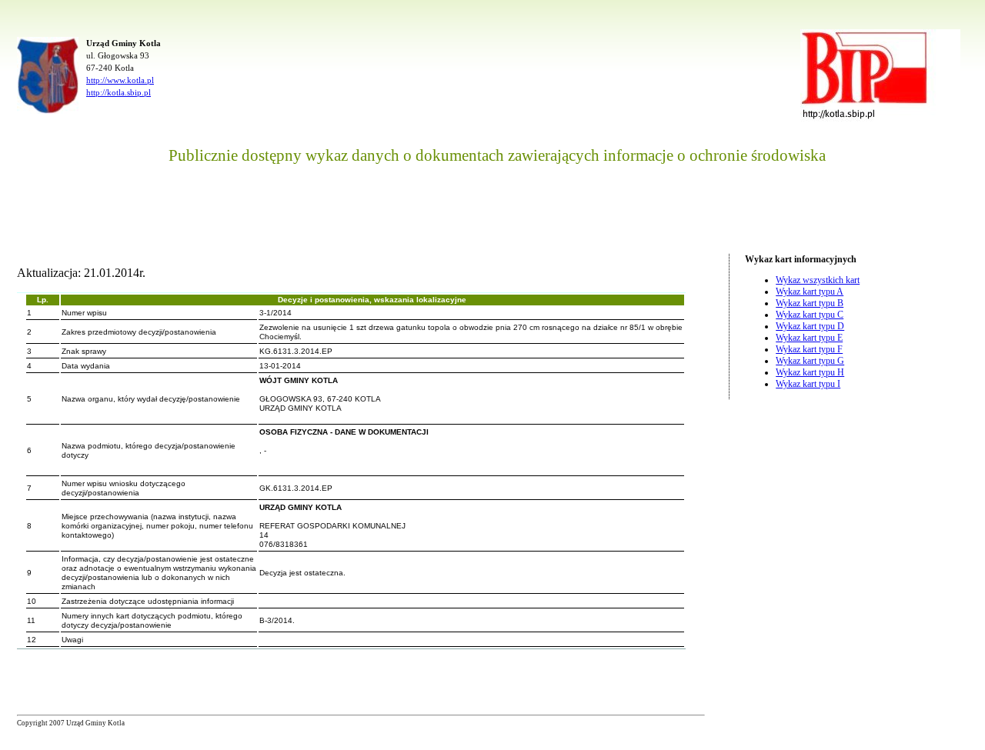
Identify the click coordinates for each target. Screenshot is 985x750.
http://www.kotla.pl (120, 80)
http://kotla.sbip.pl (118, 92)
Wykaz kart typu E (809, 337)
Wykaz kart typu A (809, 291)
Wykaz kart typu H (810, 372)
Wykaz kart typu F (809, 349)
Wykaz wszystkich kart (818, 280)
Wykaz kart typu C (809, 314)
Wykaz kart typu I (808, 383)
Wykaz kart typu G (810, 360)
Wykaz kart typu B (809, 303)
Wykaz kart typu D (810, 326)
